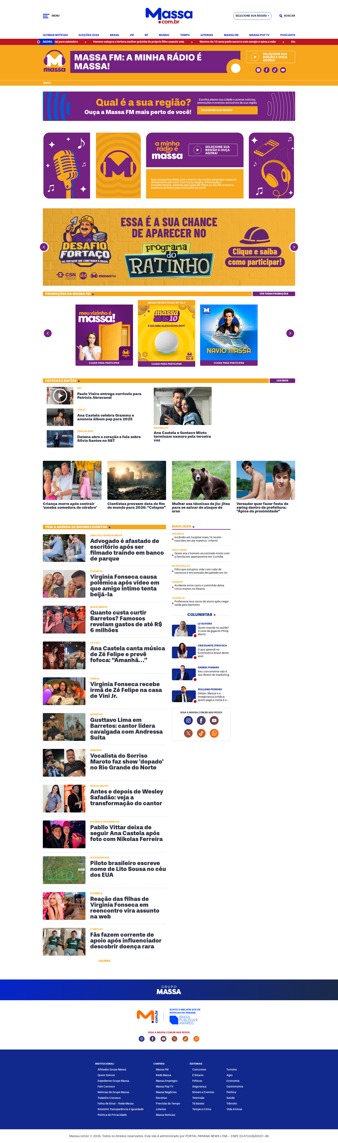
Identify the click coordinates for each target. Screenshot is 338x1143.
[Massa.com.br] (169, 16)
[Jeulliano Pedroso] (184, 694)
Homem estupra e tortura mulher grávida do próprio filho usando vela (89, 41)
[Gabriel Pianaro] (184, 672)
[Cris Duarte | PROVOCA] (184, 650)
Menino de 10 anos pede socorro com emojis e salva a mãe (188, 41)
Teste (47, 83)
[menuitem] (55, 35)
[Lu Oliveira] (184, 628)
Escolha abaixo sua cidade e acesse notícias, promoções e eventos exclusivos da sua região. (227, 101)
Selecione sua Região (251, 15)
